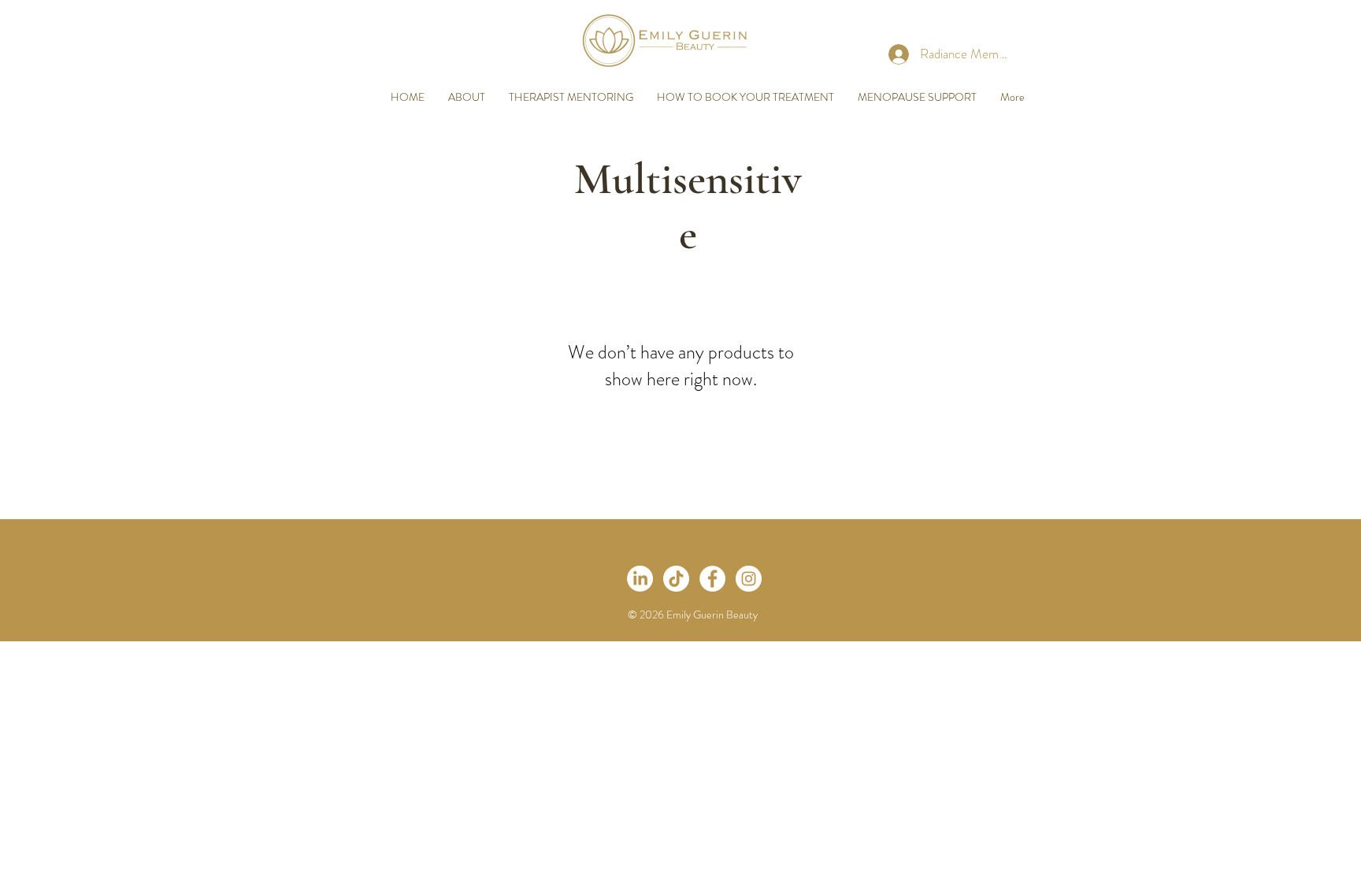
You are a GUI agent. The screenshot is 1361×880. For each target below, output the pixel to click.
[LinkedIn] (640, 579)
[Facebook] (712, 579)
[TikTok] (676, 579)
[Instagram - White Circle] (749, 579)
